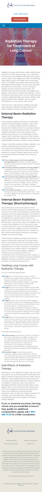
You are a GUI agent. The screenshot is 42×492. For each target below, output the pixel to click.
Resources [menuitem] (31, 444)
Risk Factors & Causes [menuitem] (11, 444)
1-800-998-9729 (20, 14)
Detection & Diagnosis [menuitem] (30, 440)
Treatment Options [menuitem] (11, 440)
